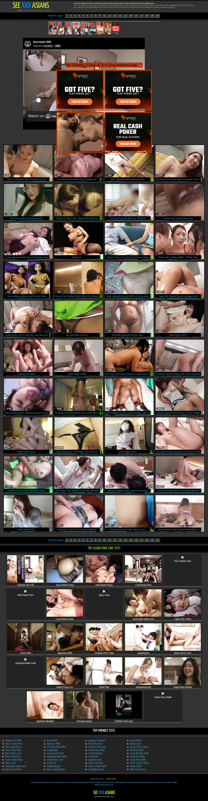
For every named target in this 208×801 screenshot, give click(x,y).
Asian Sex (51, 762)
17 (141, 15)
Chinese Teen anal (97, 746)
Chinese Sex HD (13, 740)
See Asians (104, 792)
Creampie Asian (96, 769)
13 (120, 15)
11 (110, 15)
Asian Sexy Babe (96, 749)
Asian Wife (52, 740)
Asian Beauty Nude (139, 753)
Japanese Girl (94, 759)
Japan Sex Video (13, 769)
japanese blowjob (96, 740)
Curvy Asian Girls (97, 765)
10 (104, 15)
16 (136, 15)
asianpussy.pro (54, 765)
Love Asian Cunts (13, 759)
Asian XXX (136, 765)
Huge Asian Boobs (56, 769)
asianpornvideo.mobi (57, 756)
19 (152, 15)
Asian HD (93, 756)
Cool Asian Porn (13, 749)
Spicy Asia (10, 762)
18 (147, 15)
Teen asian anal (95, 762)
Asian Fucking (95, 753)
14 (125, 15)
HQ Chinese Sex (13, 753)
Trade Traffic (111, 779)
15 (131, 15)
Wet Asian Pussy (13, 746)
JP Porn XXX (136, 749)
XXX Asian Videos (139, 762)
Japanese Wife (53, 743)
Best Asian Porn (13, 756)
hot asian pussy (95, 743)
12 (115, 15)
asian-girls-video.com (15, 765)
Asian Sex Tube (137, 756)
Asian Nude (135, 740)
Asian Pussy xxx (55, 759)
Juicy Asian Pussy (14, 743)
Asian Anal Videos (139, 746)
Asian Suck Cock (55, 753)
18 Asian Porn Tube (56, 746)
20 (157, 15)
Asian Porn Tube (138, 759)
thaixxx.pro (135, 743)
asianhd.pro (52, 749)
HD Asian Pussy (138, 769)
